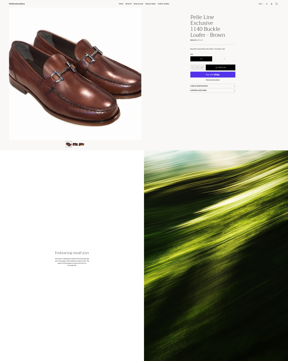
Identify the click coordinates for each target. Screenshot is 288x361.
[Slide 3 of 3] (81, 144)
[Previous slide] (11, 73)
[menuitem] (121, 3)
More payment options (213, 80)
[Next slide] (139, 73)
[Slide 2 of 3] (75, 144)
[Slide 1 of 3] (69, 144)
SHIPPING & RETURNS (198, 90)
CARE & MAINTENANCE (199, 86)
